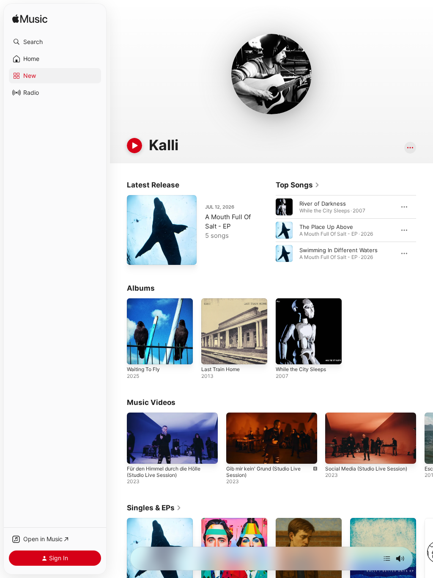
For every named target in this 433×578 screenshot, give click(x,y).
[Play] (134, 145)
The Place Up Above (326, 226)
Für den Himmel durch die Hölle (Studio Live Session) (163, 471)
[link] (298, 185)
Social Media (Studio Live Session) (366, 468)
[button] (55, 42)
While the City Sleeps (301, 369)
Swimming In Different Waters (338, 250)
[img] (29, 19)
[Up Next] (387, 558)
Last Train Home (220, 369)
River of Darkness (322, 203)
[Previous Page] (267, 230)
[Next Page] (424, 230)
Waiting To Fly (143, 369)
